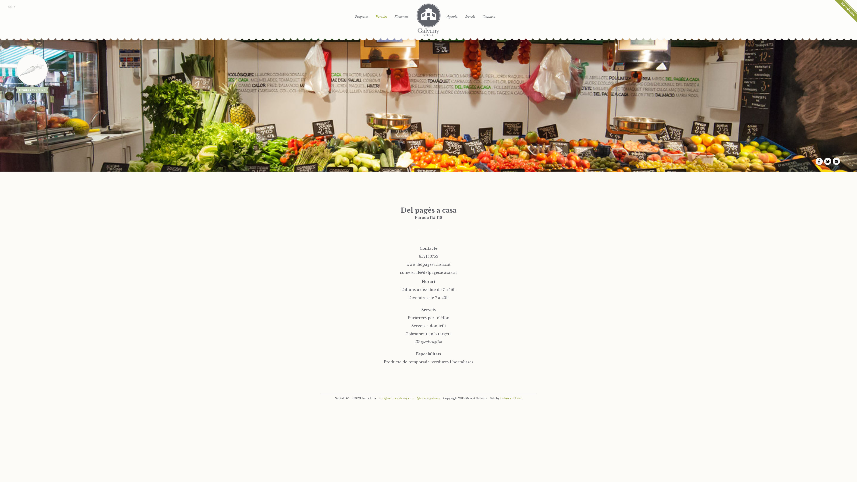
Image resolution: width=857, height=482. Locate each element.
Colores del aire (511, 398)
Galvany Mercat (428, 19)
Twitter (827, 161)
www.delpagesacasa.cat (428, 264)
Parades (381, 17)
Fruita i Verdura (32, 90)
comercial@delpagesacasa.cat (428, 272)
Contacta (489, 17)
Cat (10, 7)
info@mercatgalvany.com (396, 398)
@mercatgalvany (428, 398)
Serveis (470, 17)
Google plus (836, 161)
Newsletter (845, 11)
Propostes (361, 17)
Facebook (819, 161)
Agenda (452, 17)
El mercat (401, 17)
